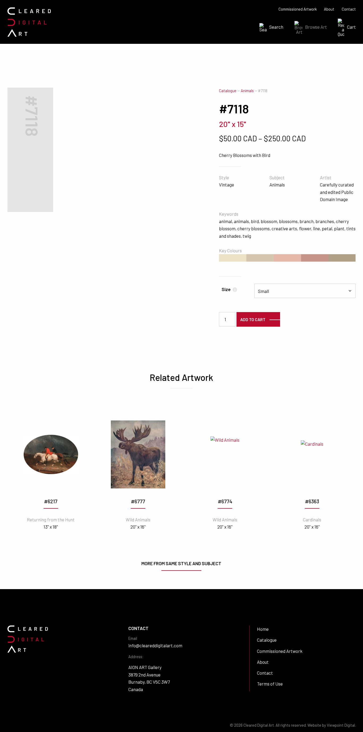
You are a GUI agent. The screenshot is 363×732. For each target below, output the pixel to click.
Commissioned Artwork (297, 9)
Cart (351, 26)
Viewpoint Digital (341, 725)
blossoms (288, 221)
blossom (269, 221)
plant (339, 228)
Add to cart (252, 319)
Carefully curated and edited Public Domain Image (337, 192)
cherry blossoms (253, 228)
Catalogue (228, 90)
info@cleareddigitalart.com (155, 645)
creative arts (284, 228)
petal (327, 228)
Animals (247, 90)
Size (228, 289)
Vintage (226, 184)
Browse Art (316, 26)
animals (241, 221)
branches (324, 221)
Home (263, 629)
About (329, 9)
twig (247, 236)
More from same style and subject (181, 563)
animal (225, 221)
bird (255, 221)
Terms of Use (270, 683)
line (316, 228)
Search (276, 26)
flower (305, 228)
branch (306, 221)
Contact (349, 9)
